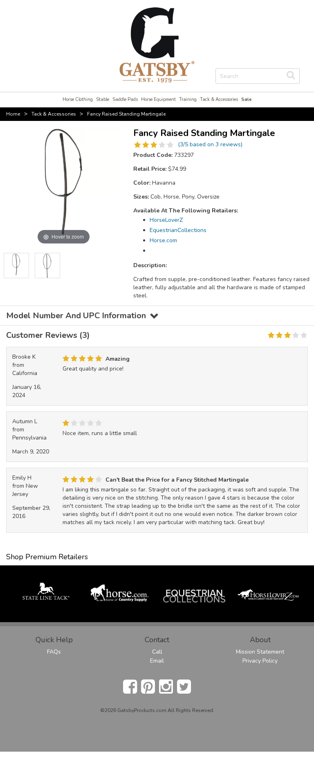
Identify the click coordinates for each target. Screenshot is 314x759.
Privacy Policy (260, 661)
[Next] (117, 265)
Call (157, 652)
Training (188, 99)
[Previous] (10, 265)
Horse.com (163, 240)
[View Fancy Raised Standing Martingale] (16, 265)
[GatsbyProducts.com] (157, 44)
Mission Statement (260, 652)
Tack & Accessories (219, 99)
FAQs (54, 652)
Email (157, 661)
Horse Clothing (78, 99)
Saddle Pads (125, 99)
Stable (102, 99)
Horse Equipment (158, 99)
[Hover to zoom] (63, 186)
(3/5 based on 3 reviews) (210, 144)
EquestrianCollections (178, 230)
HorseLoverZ (166, 220)
